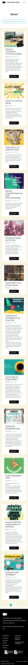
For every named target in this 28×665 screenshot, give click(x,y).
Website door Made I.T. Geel (7, 663)
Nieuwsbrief (5, 645)
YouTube (4, 647)
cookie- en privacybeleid (21, 661)
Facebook (5, 638)
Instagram (5, 640)
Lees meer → (14, 76)
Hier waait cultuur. (13, 2)
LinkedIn (4, 643)
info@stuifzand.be (19, 642)
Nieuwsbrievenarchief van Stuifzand (14, 21)
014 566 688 (18, 643)
